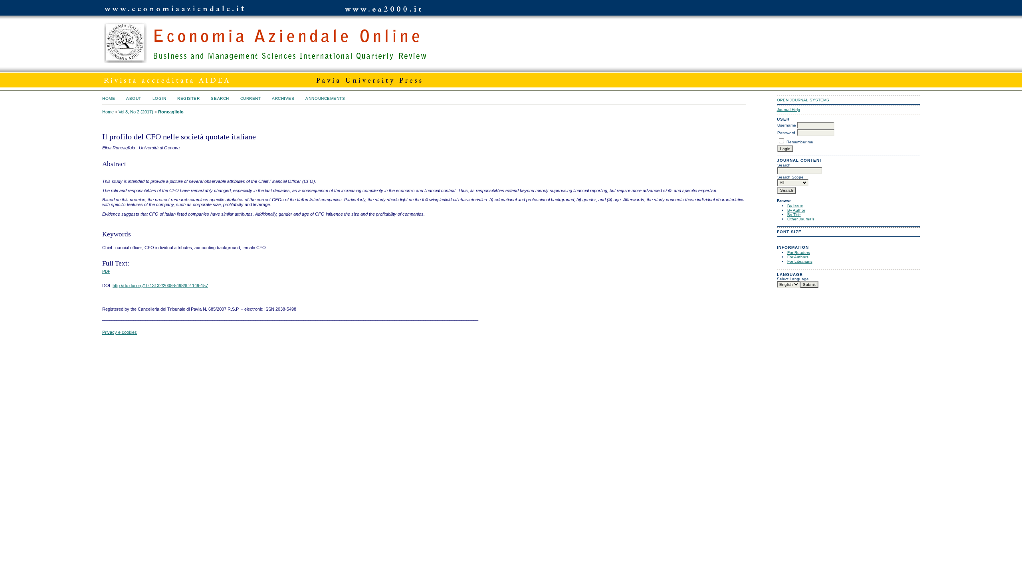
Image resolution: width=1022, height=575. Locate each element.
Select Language (793, 279)
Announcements (325, 98)
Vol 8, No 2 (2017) (136, 111)
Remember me (799, 142)
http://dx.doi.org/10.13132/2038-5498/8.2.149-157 (160, 285)
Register (188, 98)
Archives (283, 98)
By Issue (795, 206)
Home (108, 98)
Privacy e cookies (119, 332)
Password (786, 133)
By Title (794, 214)
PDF (106, 271)
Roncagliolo (171, 111)
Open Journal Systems (803, 100)
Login (159, 98)
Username (786, 125)
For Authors (797, 257)
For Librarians (799, 261)
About (133, 98)
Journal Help (788, 109)
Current (250, 98)
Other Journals (800, 219)
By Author (796, 210)
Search (220, 98)
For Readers (798, 252)
